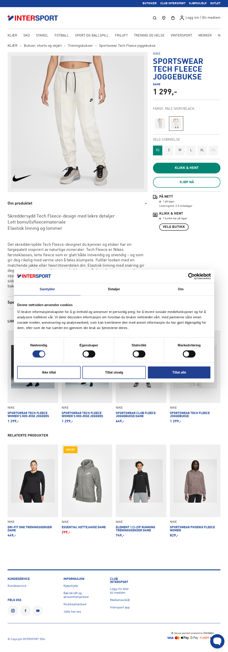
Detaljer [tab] (114, 289)
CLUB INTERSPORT (172, 3)
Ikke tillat (49, 372)
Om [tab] (180, 289)
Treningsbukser (80, 46)
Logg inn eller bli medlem (119, 590)
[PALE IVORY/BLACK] (176, 123)
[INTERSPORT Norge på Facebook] (25, 610)
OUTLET (215, 3)
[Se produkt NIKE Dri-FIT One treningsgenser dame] (33, 491)
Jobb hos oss (72, 611)
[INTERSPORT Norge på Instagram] (13, 610)
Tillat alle (179, 372)
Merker (205, 35)
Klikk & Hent (187, 168)
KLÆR (12, 35)
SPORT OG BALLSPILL (92, 35)
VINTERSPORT (181, 35)
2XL (213, 150)
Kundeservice (17, 585)
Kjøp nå (187, 182)
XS (158, 150)
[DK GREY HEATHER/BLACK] (160, 123)
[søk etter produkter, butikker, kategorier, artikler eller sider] (154, 18)
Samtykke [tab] (47, 289)
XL (202, 150)
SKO (26, 35)
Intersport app (120, 607)
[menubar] (114, 36)
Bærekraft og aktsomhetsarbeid (76, 595)
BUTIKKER (149, 3)
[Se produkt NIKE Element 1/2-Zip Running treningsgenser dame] (141, 491)
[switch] (89, 353)
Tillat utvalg (114, 372)
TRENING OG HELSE (149, 35)
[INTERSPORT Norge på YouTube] (38, 610)
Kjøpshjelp (70, 585)
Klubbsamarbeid (74, 604)
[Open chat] (217, 641)
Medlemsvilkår (120, 600)
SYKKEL (42, 35)
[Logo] (35, 18)
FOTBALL (62, 35)
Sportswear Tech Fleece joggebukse (127, 46)
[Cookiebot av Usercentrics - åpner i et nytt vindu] (191, 276)
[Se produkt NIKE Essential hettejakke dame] (87, 491)
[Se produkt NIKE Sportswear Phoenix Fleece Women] (195, 491)
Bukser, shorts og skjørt (43, 46)
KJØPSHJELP (198, 3)
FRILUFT (121, 35)
